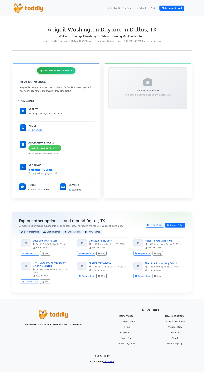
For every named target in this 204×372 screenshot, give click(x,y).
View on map (156, 225)
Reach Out (126, 338)
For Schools (141, 8)
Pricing (153, 8)
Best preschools (31, 231)
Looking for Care (123, 8)
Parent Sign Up (174, 343)
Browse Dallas (176, 225)
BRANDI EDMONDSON (100, 263)
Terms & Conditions (175, 321)
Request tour (31, 253)
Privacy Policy (175, 327)
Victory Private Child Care (158, 240)
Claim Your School (172, 8)
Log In (109, 8)
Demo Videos (126, 316)
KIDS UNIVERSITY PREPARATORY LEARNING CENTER (49, 264)
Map (46, 253)
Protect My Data (126, 343)
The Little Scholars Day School (161, 263)
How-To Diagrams (174, 316)
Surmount (108, 361)
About (175, 338)
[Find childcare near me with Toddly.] (28, 8)
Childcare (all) (74, 231)
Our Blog (174, 332)
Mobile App (126, 332)
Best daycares (53, 231)
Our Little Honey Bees (100, 240)
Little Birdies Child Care (45, 240)
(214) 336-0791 (36, 130)
